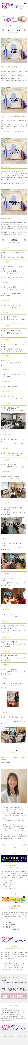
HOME (3, 25)
